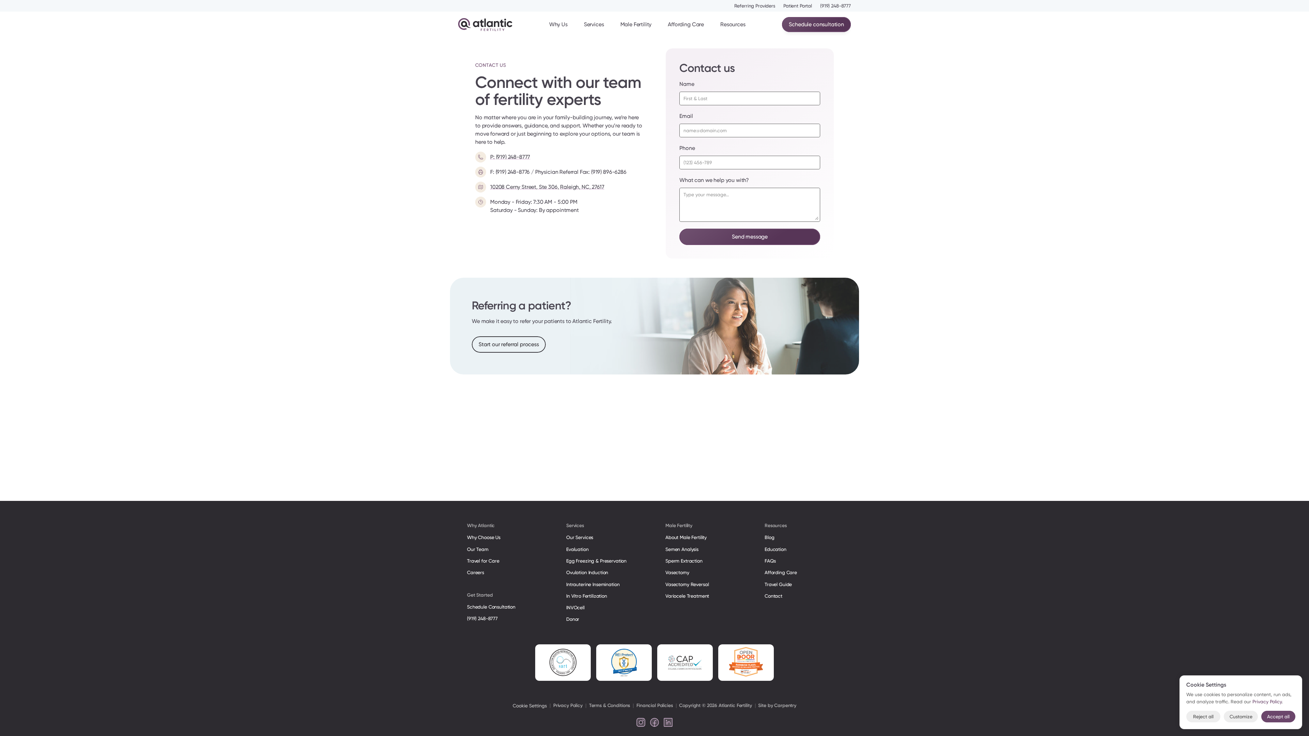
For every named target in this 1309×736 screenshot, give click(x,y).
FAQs (770, 561)
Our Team (477, 549)
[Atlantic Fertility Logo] (485, 24)
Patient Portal (797, 6)
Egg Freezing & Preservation (596, 561)
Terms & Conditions (609, 705)
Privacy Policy (568, 705)
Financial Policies (654, 705)
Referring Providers (754, 6)
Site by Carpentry (777, 705)
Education (775, 549)
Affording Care (686, 24)
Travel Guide (778, 584)
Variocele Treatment (687, 596)
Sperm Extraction (684, 561)
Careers (475, 572)
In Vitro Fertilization (586, 596)
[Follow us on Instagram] (640, 722)
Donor (572, 619)
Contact (773, 596)
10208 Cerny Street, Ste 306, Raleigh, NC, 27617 (547, 187)
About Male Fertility (686, 537)
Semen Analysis (681, 549)
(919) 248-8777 (835, 6)
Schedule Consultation (491, 607)
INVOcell (575, 607)
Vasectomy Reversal (687, 584)
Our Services (579, 537)
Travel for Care (483, 561)
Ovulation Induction (587, 572)
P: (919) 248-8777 (510, 157)
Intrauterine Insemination (592, 584)
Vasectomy (677, 572)
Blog (769, 537)
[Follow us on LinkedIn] (668, 722)
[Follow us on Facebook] (654, 722)
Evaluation (577, 549)
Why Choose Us (483, 537)
